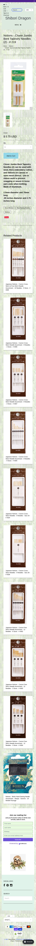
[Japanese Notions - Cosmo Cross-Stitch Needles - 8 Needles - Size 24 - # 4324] (18, 489)
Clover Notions (9, 208)
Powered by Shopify (20, 941)
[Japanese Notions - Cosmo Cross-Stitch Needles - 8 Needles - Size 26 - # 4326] (18, 546)
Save (7, 217)
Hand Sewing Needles (23, 208)
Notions (11, 46)
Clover (5, 133)
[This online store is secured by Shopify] (18, 933)
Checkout (6, 15)
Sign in (5, 13)
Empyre (12, 941)
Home (5, 46)
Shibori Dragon (18, 18)
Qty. (4, 143)
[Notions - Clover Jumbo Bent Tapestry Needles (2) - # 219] (7, 120)
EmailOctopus (23, 843)
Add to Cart (11, 156)
